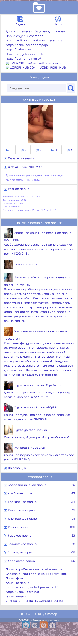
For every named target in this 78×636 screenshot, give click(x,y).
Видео (20, 24)
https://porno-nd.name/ (23, 58)
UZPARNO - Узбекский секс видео (36, 63)
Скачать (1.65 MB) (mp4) (25, 166)
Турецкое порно (41, 552)
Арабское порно (41, 493)
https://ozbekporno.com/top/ (27, 45)
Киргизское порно (41, 518)
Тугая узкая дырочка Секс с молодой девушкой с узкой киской (37, 433)
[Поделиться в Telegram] (26, 624)
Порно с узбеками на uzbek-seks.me (34, 569)
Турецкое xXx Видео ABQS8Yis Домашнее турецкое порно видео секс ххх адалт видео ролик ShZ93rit (37, 413)
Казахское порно (41, 510)
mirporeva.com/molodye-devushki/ (32, 587)
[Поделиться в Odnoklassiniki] (44, 624)
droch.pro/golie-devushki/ (25, 54)
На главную (16, 467)
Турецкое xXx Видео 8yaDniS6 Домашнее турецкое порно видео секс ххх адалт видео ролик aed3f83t (37, 391)
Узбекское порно (41, 560)
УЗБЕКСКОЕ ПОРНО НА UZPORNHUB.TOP (35, 600)
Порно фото (15, 578)
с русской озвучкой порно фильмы (34, 40)
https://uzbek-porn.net (22, 591)
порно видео (16, 596)
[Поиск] (71, 88)
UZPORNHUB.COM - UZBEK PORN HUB (38, 67)
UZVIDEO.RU (33, 614)
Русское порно (41, 535)
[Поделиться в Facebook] (52, 624)
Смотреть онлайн (20, 158)
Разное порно (18, 188)
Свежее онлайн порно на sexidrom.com (36, 573)
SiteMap (51, 614)
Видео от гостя (25, 264)
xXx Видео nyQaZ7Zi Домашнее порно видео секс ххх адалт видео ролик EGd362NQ (39, 453)
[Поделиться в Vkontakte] (35, 624)
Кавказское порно (41, 501)
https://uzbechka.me (21, 49)
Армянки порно (17, 582)
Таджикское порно (41, 544)
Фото (58, 24)
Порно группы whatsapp (24, 36)
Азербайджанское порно (41, 484)
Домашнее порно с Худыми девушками (35, 31)
